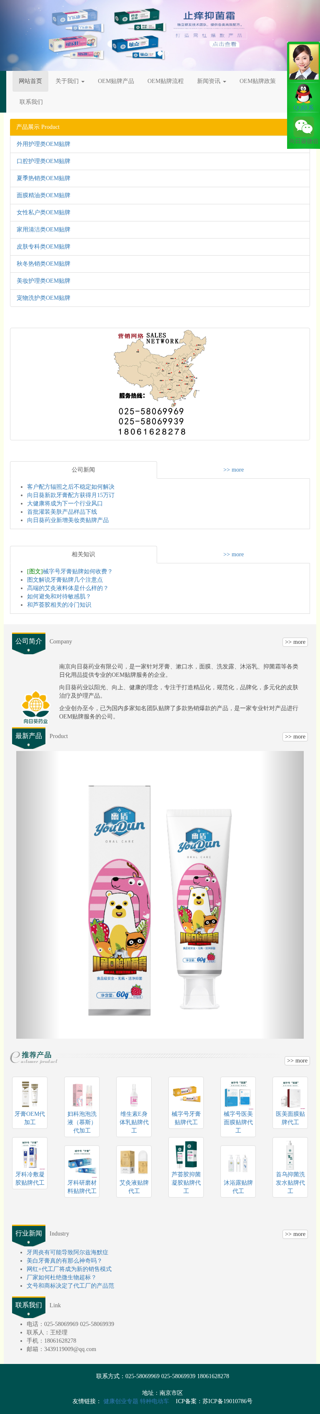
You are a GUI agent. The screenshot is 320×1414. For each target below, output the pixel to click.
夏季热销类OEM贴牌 (43, 178)
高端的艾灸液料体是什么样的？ (68, 588)
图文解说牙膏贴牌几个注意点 (65, 580)
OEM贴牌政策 (258, 81)
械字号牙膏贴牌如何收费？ (70, 571)
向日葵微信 (303, 141)
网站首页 (30, 81)
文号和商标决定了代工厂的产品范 (70, 1286)
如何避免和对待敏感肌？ (59, 596)
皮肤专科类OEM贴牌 (43, 247)
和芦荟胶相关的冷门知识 (59, 605)
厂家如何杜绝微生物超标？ (62, 1277)
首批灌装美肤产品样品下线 (62, 512)
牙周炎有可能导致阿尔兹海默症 (67, 1252)
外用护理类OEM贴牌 (43, 144)
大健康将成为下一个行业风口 (65, 503)
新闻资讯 (209, 81)
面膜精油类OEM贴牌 (43, 195)
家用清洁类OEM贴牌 (43, 229)
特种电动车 (154, 1401)
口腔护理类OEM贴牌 (43, 161)
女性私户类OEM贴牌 (43, 212)
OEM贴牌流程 (166, 81)
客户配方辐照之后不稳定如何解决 (71, 487)
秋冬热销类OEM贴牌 (43, 264)
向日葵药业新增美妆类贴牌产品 (68, 520)
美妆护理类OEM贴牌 (43, 281)
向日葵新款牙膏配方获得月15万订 (71, 495)
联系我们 (31, 102)
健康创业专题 (120, 1401)
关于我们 (67, 81)
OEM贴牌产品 (116, 81)
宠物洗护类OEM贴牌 (43, 298)
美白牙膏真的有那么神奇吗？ (64, 1261)
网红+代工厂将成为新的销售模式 (69, 1269)
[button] (24, 35)
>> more (233, 470)
